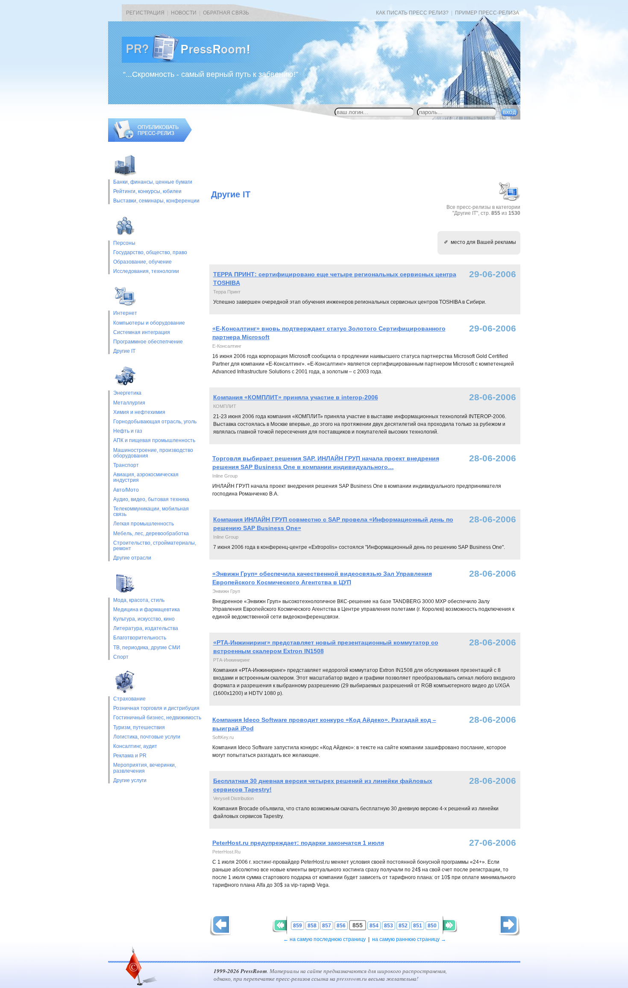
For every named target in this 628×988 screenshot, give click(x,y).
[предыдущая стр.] (509, 925)
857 (326, 926)
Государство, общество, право (150, 252)
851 (417, 926)
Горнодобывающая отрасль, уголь (155, 422)
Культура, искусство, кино (144, 619)
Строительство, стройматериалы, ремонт (154, 545)
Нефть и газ (127, 431)
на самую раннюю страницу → (409, 939)
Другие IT (124, 351)
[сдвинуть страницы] (279, 925)
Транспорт (126, 465)
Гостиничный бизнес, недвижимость (157, 718)
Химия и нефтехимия (139, 412)
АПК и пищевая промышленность (154, 440)
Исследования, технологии (146, 271)
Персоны (124, 243)
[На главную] (193, 61)
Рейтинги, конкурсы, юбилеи (147, 191)
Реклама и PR (130, 756)
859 (297, 926)
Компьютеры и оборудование (149, 323)
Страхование (129, 699)
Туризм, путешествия (139, 727)
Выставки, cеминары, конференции (156, 201)
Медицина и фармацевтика (146, 610)
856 (341, 926)
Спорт (121, 657)
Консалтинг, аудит (135, 746)
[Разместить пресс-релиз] (150, 140)
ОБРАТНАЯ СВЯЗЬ (226, 13)
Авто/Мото (126, 490)
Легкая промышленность (143, 524)
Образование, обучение (142, 262)
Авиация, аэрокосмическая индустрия (146, 477)
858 (312, 926)
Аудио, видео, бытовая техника (151, 499)
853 (388, 926)
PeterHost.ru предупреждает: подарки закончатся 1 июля (298, 842)
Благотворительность (139, 638)
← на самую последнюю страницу (324, 939)
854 (374, 926)
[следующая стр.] (220, 925)
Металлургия (129, 403)
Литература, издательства (145, 628)
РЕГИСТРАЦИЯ (145, 13)
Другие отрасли (132, 558)
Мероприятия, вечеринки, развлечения (144, 768)
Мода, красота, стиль (138, 600)
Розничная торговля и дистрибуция (156, 708)
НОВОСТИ (184, 13)
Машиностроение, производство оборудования (153, 453)
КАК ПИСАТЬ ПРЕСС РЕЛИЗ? (412, 13)
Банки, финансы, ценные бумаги (152, 182)
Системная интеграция (141, 332)
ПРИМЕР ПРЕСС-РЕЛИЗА (487, 13)
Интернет (125, 313)
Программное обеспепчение (148, 342)
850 (432, 926)
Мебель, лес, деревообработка (151, 534)
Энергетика (127, 393)
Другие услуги (130, 780)
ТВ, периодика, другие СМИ (146, 648)
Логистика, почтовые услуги (146, 737)
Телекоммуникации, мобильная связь (151, 511)
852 (403, 926)
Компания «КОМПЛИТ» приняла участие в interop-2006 (295, 397)
